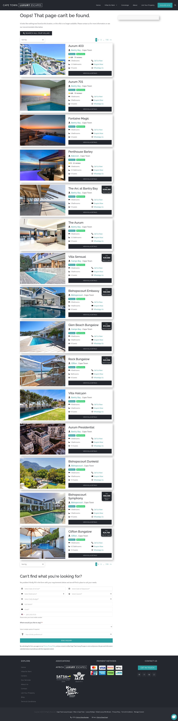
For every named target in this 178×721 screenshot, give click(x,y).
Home (98, 5)
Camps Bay (76, 261)
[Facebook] (139, 674)
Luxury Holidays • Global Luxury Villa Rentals (98, 712)
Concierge (125, 5)
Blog (23, 697)
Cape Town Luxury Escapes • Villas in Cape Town (70, 712)
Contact (24, 689)
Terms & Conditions (28, 701)
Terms (45, 646)
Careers (24, 676)
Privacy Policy (52, 646)
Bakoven (75, 156)
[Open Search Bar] (175, 5)
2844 (63, 681)
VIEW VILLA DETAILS (90, 73)
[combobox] (66, 626)
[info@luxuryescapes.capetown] (149, 674)
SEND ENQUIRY (66, 640)
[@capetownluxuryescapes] (144, 674)
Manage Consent (139, 712)
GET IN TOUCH (147, 668)
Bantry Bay (76, 50)
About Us (24, 684)
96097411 (79, 681)
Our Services (26, 680)
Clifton (74, 363)
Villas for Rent (110, 5)
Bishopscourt (77, 295)
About (135, 5)
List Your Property (148, 5)
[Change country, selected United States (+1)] (22, 614)
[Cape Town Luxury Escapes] (22, 5)
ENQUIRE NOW (165, 5)
